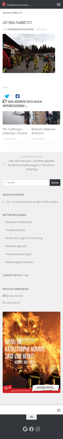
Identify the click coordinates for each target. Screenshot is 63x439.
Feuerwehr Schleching (21, 29)
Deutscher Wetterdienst (19, 222)
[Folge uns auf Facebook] (31, 429)
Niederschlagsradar (16, 246)
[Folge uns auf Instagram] (37, 429)
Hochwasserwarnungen (19, 254)
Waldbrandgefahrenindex (19, 262)
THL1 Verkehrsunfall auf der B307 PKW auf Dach (32, 201)
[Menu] (58, 4)
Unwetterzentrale (15, 230)
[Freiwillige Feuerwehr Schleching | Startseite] (25, 4)
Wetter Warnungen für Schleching (24, 238)
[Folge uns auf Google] (25, 429)
